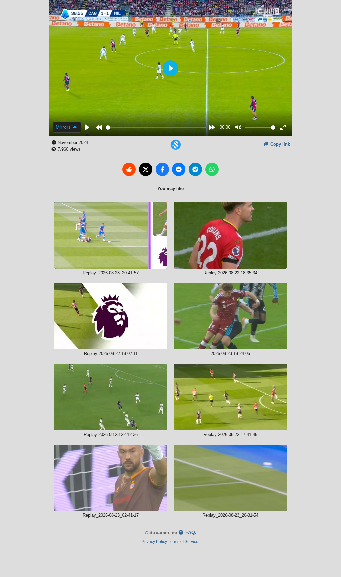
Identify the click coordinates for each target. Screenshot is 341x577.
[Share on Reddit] (129, 169)
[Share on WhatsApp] (212, 169)
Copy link (279, 144)
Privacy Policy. (155, 541)
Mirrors (64, 127)
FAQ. (190, 532)
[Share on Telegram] (195, 169)
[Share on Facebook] (162, 169)
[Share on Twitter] (145, 169)
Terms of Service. (184, 541)
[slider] (156, 127)
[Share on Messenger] (178, 169)
